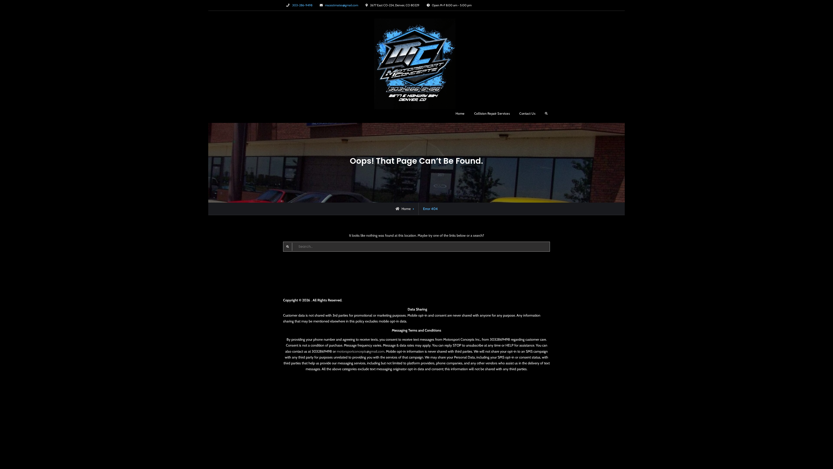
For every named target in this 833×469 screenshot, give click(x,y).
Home (460, 114)
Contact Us (527, 114)
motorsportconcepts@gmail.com (360, 351)
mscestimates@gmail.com (341, 5)
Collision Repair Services (492, 114)
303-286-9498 (302, 5)
